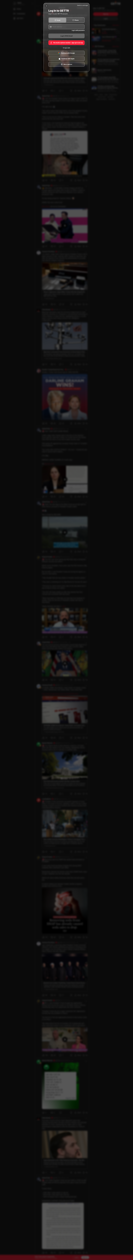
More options (68, 64)
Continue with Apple (67, 59)
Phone (77, 20)
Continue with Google (68, 53)
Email (58, 20)
